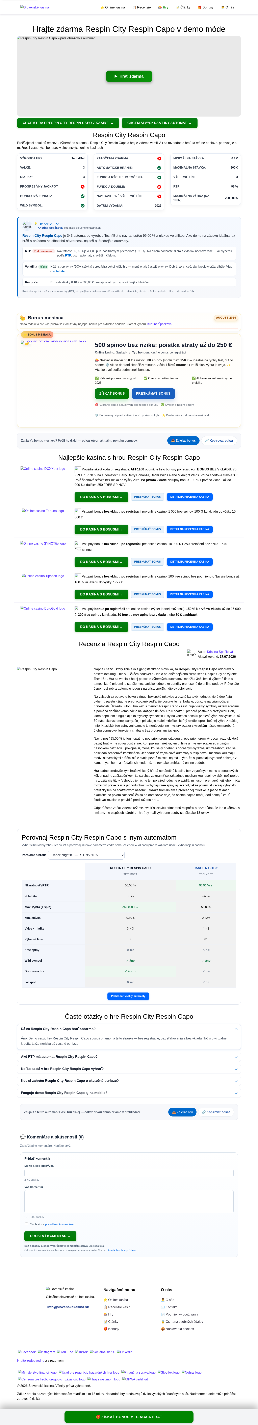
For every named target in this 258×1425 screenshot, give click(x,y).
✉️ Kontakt (169, 1307)
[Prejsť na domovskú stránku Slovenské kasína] (34, 7)
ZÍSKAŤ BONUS (112, 393)
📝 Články (110, 1321)
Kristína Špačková (50, 227)
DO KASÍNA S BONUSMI (99, 497)
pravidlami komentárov (59, 1224)
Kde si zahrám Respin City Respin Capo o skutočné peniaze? (70, 1081)
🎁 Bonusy (111, 1329)
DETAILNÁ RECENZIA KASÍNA (189, 496)
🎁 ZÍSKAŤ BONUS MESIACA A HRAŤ (129, 1417)
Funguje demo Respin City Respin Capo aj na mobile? (64, 1093)
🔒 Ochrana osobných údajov (182, 1321)
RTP (68, 255)
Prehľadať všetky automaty (128, 996)
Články (183, 7)
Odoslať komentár (48, 1236)
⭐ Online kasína (115, 1300)
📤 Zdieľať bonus (183, 440)
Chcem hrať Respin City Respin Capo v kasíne (66, 123)
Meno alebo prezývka (39, 1165)
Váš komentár (33, 1186)
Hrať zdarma (132, 76)
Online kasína (112, 7)
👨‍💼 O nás (167, 1300)
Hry (163, 7)
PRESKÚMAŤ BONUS (153, 393)
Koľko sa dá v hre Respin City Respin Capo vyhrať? (62, 1069)
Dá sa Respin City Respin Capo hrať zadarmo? (58, 1029)
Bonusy (205, 7)
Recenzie (141, 7)
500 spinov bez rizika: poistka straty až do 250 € (163, 345)
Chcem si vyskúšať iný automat (157, 123)
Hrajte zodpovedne (30, 1360)
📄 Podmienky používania (179, 1314)
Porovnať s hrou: (34, 855)
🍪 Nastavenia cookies (177, 1329)
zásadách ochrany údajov (121, 1250)
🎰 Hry (108, 1314)
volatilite (59, 271)
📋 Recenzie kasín (116, 1307)
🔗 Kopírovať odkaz (219, 440)
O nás (227, 7)
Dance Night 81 (206, 868)
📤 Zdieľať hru (182, 1112)
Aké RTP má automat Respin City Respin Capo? (59, 1057)
